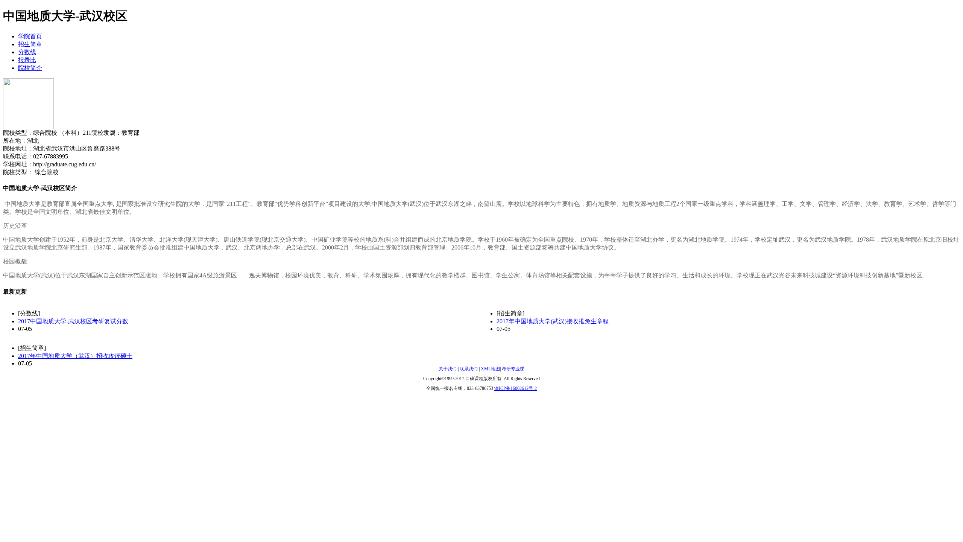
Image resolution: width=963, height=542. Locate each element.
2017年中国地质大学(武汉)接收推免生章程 (553, 321)
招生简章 (30, 44)
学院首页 (30, 36)
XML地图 (490, 368)
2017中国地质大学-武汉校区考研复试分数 (73, 321)
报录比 (27, 60)
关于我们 (448, 368)
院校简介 (30, 68)
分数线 (27, 52)
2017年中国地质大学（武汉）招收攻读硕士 (75, 356)
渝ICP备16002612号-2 (515, 388)
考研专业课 (513, 368)
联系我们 (469, 368)
